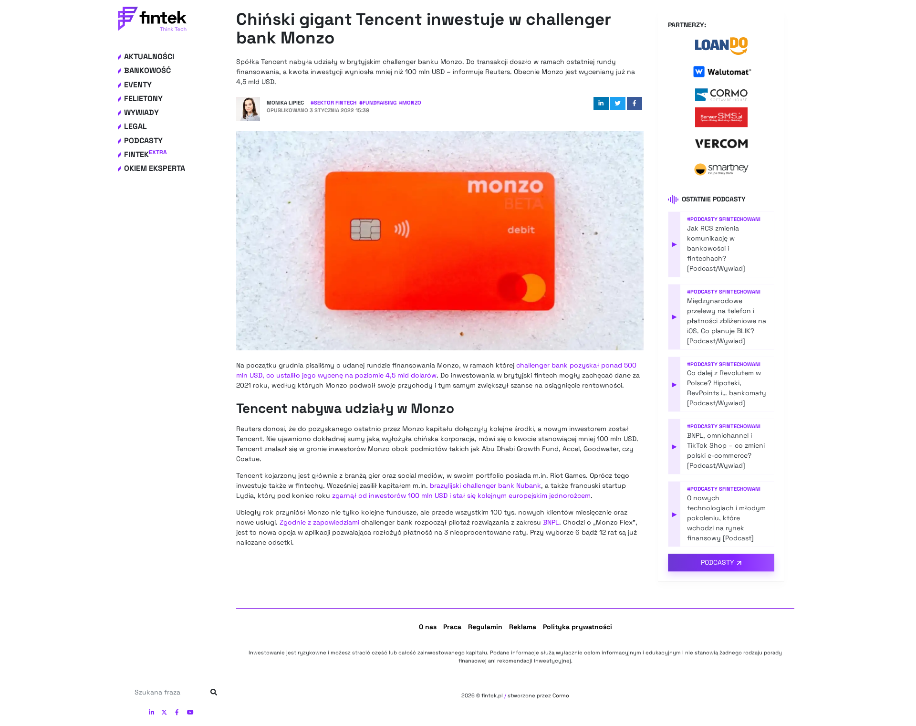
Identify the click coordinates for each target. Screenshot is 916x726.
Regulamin (485, 626)
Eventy (138, 85)
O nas (428, 626)
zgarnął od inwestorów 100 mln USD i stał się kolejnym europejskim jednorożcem (461, 495)
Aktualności (149, 57)
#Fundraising (377, 102)
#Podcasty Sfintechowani (723, 219)
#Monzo (410, 102)
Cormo (560, 695)
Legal (135, 126)
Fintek (145, 154)
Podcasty (143, 141)
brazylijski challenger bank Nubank (485, 485)
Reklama (522, 626)
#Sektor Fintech (333, 102)
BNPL (551, 522)
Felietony (143, 99)
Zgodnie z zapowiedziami (319, 522)
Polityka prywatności (577, 626)
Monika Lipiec (285, 102)
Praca (452, 626)
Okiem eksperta (154, 168)
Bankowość (147, 70)
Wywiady (141, 112)
